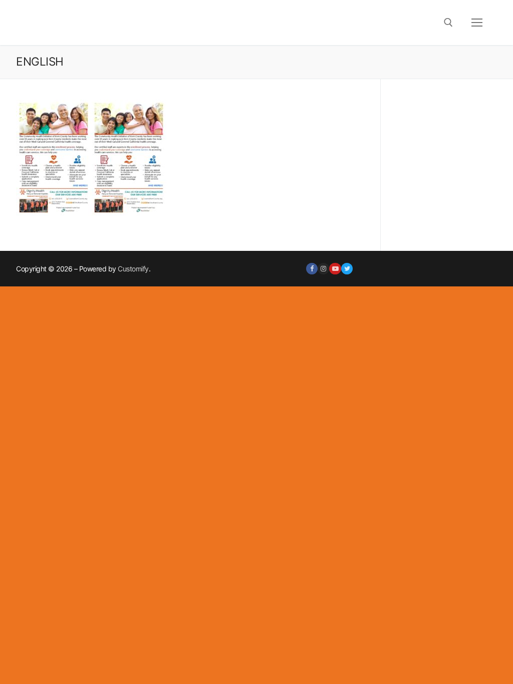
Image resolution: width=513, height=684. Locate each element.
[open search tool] (448, 22)
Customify (133, 268)
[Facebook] (312, 268)
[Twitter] (347, 268)
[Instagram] (323, 268)
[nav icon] (477, 22)
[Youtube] (335, 268)
